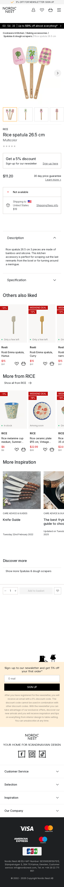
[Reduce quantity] (5, 590)
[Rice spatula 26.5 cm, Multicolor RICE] (32, 72)
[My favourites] (42, 10)
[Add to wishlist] (17, 363)
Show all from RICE (15, 382)
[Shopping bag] (50, 10)
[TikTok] (42, 754)
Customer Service (16, 771)
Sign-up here (50, 163)
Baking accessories (36, 33)
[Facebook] (22, 754)
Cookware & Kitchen (13, 33)
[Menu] (59, 10)
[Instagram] (32, 754)
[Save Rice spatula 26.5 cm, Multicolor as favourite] (57, 590)
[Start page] (9, 10)
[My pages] (33, 10)
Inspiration (11, 797)
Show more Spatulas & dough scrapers (28, 571)
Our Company (13, 810)
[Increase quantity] (15, 590)
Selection (10, 784)
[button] (9, 146)
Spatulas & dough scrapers (18, 36)
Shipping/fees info (47, 205)
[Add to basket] (23, 363)
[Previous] (6, 73)
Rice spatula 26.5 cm (45, 36)
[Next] (57, 73)
